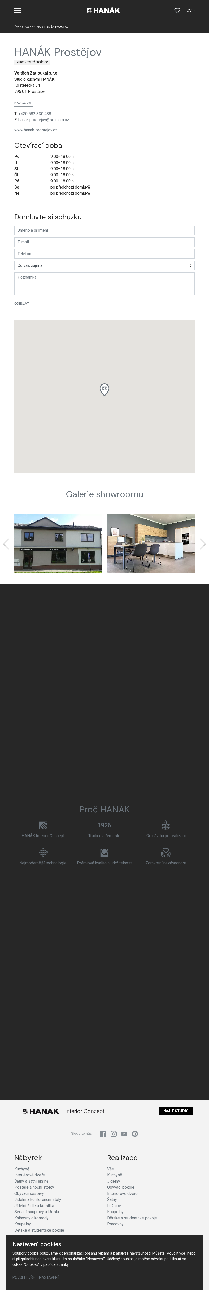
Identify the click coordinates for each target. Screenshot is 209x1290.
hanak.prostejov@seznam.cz (43, 119)
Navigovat (23, 103)
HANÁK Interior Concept (43, 835)
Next (203, 544)
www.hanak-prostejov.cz (35, 130)
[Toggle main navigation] (17, 10)
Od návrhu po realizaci (166, 835)
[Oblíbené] (177, 10)
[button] (104, 389)
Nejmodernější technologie (43, 863)
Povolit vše (23, 1277)
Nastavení (49, 1277)
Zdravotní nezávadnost (166, 863)
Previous (6, 544)
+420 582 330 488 (34, 113)
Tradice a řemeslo (104, 835)
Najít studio (176, 1111)
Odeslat (21, 303)
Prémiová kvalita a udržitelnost (104, 863)
